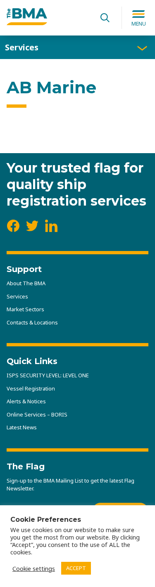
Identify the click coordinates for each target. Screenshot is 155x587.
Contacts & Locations (32, 322)
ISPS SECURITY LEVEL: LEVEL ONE (48, 375)
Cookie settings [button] (33, 568)
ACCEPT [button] (76, 568)
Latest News (22, 427)
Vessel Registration (31, 388)
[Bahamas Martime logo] (27, 22)
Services (21, 47)
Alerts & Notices (26, 401)
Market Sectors (25, 309)
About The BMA (26, 283)
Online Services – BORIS (37, 414)
